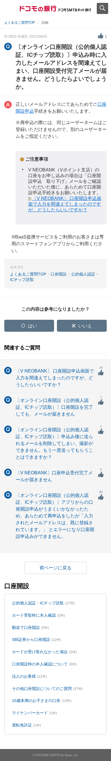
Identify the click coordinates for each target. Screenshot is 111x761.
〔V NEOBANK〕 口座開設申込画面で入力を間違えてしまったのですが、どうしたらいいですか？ (64, 204)
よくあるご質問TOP (19, 23)
